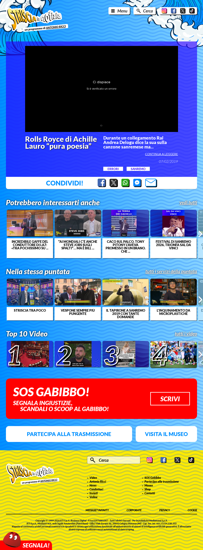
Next (200, 234)
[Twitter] (182, 11)
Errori (113, 169)
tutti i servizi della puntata (171, 271)
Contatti (149, 493)
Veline (93, 497)
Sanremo (138, 169)
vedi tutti (188, 202)
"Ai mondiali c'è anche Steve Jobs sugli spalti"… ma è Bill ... (77, 245)
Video (93, 477)
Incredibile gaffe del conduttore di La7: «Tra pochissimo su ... (29, 245)
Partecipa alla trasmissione (69, 434)
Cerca (148, 10)
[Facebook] (173, 11)
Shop (147, 489)
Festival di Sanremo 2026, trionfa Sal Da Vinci (173, 245)
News (92, 485)
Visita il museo (166, 434)
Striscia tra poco (30, 310)
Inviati (93, 493)
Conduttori (96, 489)
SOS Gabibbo (152, 477)
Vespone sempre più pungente (78, 312)
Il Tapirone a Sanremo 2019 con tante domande (125, 314)
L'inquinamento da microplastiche (173, 312)
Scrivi (170, 399)
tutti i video (186, 333)
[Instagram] (164, 11)
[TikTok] (192, 11)
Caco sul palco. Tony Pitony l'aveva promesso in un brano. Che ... (125, 246)
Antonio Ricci (97, 481)
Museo (148, 485)
